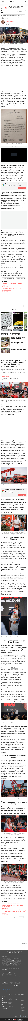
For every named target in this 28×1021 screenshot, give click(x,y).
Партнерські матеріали (7, 898)
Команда (22, 1000)
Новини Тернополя (20, 278)
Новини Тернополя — (11, 23)
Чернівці (9, 1003)
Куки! (15, 1019)
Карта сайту (4, 1008)
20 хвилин (4, 41)
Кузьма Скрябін (21, 898)
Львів (9, 996)
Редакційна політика (22, 998)
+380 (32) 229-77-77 (8, 974)
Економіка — (5, 378)
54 (20, 306)
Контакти (22, 1001)
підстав (8, 273)
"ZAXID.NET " (14, 960)
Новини (3, 994)
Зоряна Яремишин (10, 21)
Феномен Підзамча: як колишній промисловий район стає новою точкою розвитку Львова (12, 905)
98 (14, 306)
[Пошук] (25, 2)
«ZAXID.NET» (9, 972)
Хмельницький (10, 1006)
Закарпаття (10, 1002)
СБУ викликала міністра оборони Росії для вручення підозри (13, 289)
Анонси (3, 1000)
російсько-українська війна (8, 278)
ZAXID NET (14, 1)
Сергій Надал (19, 48)
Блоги (3, 998)
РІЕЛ (15, 898)
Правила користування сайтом (23, 1007)
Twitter (16, 999)
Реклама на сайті (22, 1005)
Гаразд (20, 11)
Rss (15, 996)
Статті (3, 996)
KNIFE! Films (14, 668)
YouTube (16, 1000)
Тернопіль (10, 999)
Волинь (9, 1000)
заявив (8, 169)
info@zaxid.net (14, 975)
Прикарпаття (10, 998)
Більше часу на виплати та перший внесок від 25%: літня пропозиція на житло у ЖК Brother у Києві (14, 911)
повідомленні (16, 180)
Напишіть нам (23, 1003)
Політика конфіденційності (23, 1010)
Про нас (22, 996)
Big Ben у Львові (5, 442)
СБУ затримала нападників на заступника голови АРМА (12, 284)
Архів (3, 1006)
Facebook (16, 998)
